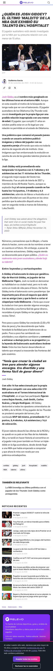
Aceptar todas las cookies (26, 659)
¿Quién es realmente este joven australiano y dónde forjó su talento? (25, 258)
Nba (20, 607)
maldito (44, 466)
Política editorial (32, 636)
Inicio (4, 607)
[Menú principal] (4, 2)
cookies (34, 651)
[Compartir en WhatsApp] (9, 88)
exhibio (6, 466)
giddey (15, 466)
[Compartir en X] (15, 88)
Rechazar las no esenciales (26, 666)
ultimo (22, 470)
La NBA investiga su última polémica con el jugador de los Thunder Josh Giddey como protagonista (25, 491)
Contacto (8, 639)
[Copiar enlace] (4, 88)
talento (13, 470)
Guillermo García (15, 80)
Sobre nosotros (19, 636)
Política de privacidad (12, 651)
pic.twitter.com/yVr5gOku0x (23, 225)
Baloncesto (12, 607)
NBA (5, 470)
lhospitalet (33, 466)
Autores (43, 636)
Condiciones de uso (34, 648)
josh (23, 466)
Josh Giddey (8, 97)
